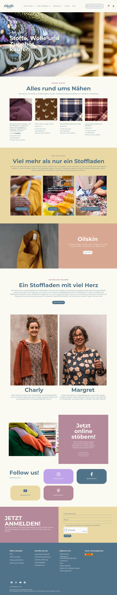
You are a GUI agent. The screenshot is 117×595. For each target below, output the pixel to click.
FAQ (11, 554)
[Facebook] (12, 582)
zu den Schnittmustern (90, 209)
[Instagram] (16, 582)
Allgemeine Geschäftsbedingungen (68, 557)
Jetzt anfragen (22, 209)
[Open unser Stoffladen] (49, 6)
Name (66, 519)
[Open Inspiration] (61, 6)
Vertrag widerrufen (16, 560)
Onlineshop (93, 94)
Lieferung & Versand (17, 563)
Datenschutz (64, 554)
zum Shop (53, 209)
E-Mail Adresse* (70, 514)
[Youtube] (20, 582)
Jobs (61, 563)
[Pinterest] (25, 582)
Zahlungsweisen (66, 571)
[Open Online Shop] (33, 6)
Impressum (64, 561)
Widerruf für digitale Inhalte (70, 568)
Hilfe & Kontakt (15, 557)
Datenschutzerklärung (85, 525)
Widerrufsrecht (65, 566)
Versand (16, 138)
